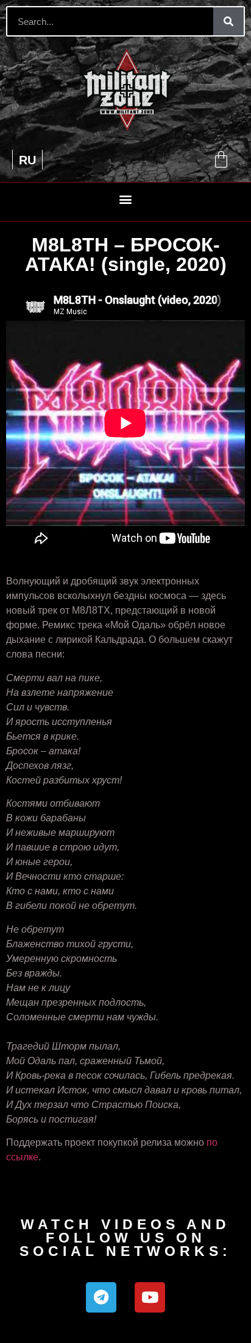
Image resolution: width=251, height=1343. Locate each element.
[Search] (228, 21)
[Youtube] (150, 1297)
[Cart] (221, 159)
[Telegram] (101, 1297)
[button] (126, 199)
